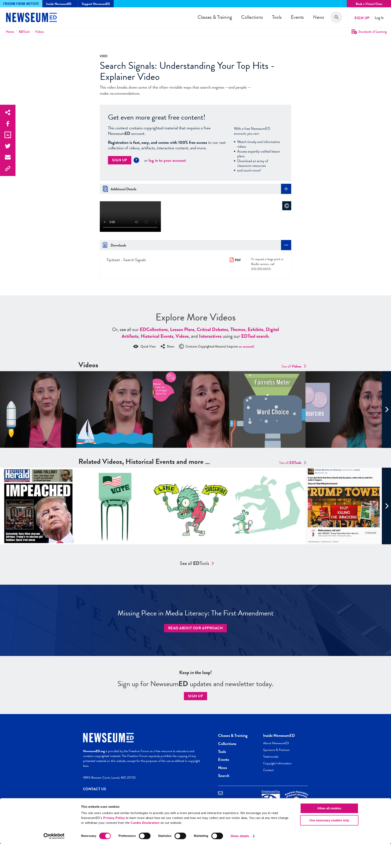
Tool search (255, 336)
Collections (252, 17)
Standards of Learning (372, 31)
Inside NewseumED (279, 735)
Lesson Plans (182, 329)
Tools (277, 17)
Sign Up (362, 17)
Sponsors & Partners (276, 749)
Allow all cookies (329, 808)
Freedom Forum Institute (21, 4)
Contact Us (94, 789)
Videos (39, 31)
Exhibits (256, 329)
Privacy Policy (114, 818)
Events (297, 17)
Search (223, 775)
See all (291, 366)
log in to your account (167, 160)
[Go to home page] (31, 18)
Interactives (210, 336)
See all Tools (194, 563)
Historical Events (157, 336)
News (318, 17)
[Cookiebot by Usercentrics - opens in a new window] (54, 836)
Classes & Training (215, 17)
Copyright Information (277, 763)
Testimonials (270, 756)
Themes (237, 329)
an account (246, 346)
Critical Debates (212, 329)
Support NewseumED (96, 3)
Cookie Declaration (145, 822)
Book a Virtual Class (369, 3)
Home (10, 31)
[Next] (386, 409)
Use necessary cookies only (329, 820)
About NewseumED (276, 743)
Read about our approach (195, 628)
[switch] (144, 836)
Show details (240, 836)
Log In (379, 17)
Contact (268, 770)
